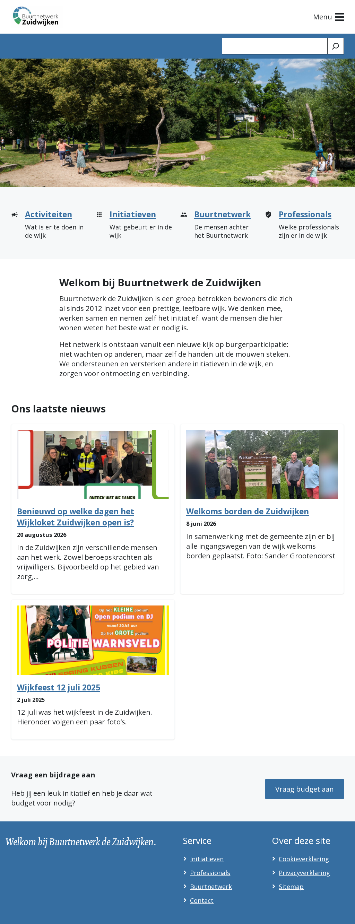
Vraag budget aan (304, 789)
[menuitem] (50, 227)
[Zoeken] (335, 46)
